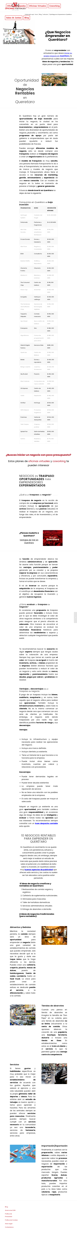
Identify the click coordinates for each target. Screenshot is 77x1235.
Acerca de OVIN (10, 1210)
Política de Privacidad (8, 1215)
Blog (6, 1207)
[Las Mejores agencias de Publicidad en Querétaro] (75, 617)
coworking (59, 461)
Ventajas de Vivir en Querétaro (29, 541)
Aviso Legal (8, 1224)
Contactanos (9, 1227)
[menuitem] (16, 6)
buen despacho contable (46, 823)
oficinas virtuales (39, 461)
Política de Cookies (11, 1220)
